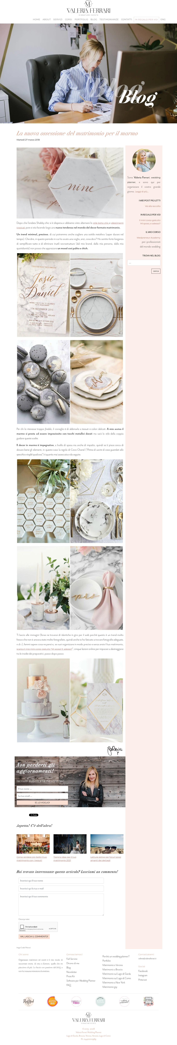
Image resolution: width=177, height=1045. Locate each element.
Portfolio (106, 960)
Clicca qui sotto (24, 919)
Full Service (71, 958)
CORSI (68, 19)
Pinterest (142, 979)
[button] (42, 802)
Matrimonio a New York (113, 982)
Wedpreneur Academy (148, 237)
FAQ (68, 985)
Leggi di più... (141, 191)
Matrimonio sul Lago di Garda (116, 973)
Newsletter (71, 972)
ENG (163, 19)
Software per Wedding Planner (80, 980)
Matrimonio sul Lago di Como (116, 978)
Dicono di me (72, 963)
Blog (68, 967)
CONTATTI (126, 19)
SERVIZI (58, 19)
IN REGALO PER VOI (146, 19)
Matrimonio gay (109, 987)
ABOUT (47, 19)
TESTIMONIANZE (109, 19)
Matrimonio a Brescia (112, 969)
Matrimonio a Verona (112, 965)
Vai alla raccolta (152, 206)
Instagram (142, 975)
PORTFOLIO (81, 19)
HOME (36, 19)
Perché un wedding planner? (115, 956)
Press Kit (70, 976)
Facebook (143, 971)
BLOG (94, 19)
